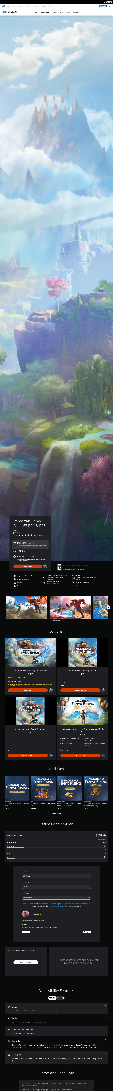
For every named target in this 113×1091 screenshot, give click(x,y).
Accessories (35, 6)
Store (8, 6)
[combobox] (56, 876)
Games (20, 6)
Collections (45, 12)
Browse (76, 12)
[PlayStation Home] (4, 6)
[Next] (108, 607)
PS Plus (27, 6)
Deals (55, 12)
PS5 (14, 6)
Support (50, 6)
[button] (53, 584)
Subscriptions (65, 12)
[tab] (52, 998)
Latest (36, 12)
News (43, 6)
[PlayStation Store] (11, 12)
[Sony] (108, 3)
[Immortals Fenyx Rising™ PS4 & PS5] (26, 607)
